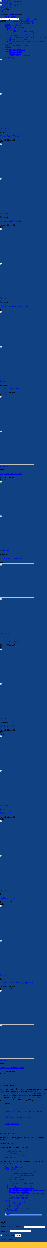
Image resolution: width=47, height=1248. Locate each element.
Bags (7, 25)
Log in (18, 1235)
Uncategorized (10, 49)
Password (4, 1231)
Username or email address (12, 1227)
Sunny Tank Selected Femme (12, 1068)
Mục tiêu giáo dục (16, 29)
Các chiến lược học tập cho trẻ (21, 35)
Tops (11, 55)
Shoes (7, 45)
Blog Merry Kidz (11, 58)
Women (8, 51)
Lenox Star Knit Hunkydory (11, 558)
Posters (8, 43)
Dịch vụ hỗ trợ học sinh (18, 46)
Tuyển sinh (9, 1200)
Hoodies (12, 31)
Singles (12, 41)
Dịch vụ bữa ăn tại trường (19, 56)
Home (2, 9)
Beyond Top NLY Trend (9, 136)
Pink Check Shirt (7, 813)
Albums (12, 39)
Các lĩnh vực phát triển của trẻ (21, 31)
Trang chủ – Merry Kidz (15, 1167)
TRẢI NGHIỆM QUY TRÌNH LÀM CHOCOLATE (24, 1111)
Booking (8, 27)
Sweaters (8, 47)
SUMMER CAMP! (12, 1124)
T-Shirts (12, 35)
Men (6, 33)
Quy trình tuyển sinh (17, 50)
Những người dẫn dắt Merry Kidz (22, 21)
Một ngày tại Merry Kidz (18, 43)
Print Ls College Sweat (9, 898)
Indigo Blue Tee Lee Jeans (11, 474)
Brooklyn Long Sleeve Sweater (12, 221)
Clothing (8, 29)
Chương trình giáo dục (14, 27)
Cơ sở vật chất (15, 25)
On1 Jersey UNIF (7, 726)
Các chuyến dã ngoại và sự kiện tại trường (26, 41)
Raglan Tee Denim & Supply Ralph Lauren (17, 983)
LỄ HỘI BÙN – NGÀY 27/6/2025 (18, 1118)
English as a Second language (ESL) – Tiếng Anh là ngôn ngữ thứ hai (27, 38)
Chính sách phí (15, 54)
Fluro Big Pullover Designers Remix (14, 306)
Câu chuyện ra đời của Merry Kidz (23, 19)
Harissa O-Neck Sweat (9, 389)
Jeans (11, 53)
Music (7, 37)
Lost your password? (8, 1239)
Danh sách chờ (15, 52)
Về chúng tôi (10, 17)
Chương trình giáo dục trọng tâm (22, 33)
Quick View (4, 128)
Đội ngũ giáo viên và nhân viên (21, 23)
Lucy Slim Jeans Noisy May (11, 641)
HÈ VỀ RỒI (9, 1130)
